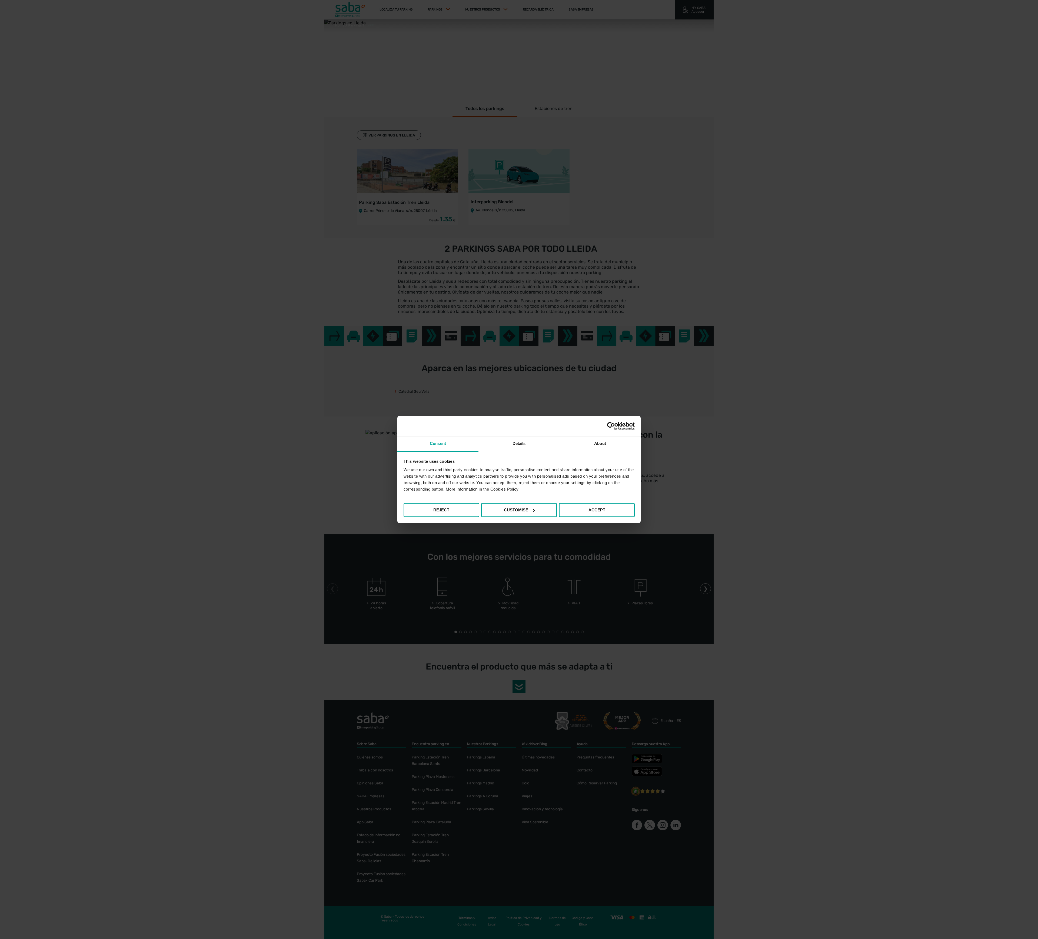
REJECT (441, 510)
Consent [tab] (438, 443)
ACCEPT (596, 510)
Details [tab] (519, 443)
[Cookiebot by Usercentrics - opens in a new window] (611, 426)
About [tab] (600, 443)
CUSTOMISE (516, 510)
